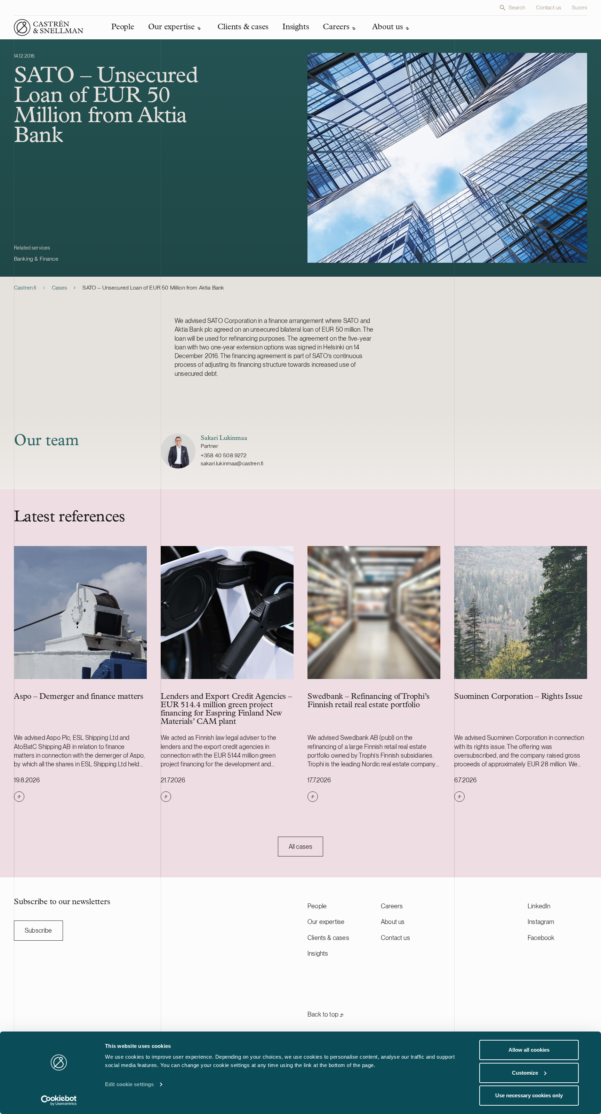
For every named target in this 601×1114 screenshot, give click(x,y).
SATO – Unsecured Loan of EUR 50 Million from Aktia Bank (153, 287)
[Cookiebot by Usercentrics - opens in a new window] (59, 1100)
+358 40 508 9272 (224, 455)
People (317, 906)
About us (392, 921)
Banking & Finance (36, 258)
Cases (59, 287)
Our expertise (325, 921)
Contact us (549, 7)
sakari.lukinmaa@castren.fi (232, 463)
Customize (525, 1073)
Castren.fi (25, 287)
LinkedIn (539, 906)
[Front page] (48, 27)
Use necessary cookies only (529, 1095)
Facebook (541, 937)
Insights (317, 953)
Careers (392, 906)
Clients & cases (328, 937)
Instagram (541, 921)
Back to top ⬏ (325, 1014)
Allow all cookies (529, 1050)
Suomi (579, 7)
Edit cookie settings (129, 1084)
